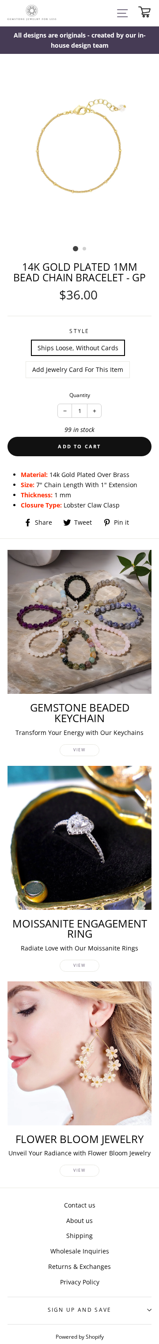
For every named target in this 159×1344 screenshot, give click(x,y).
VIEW (79, 750)
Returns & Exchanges (79, 1266)
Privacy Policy (79, 1282)
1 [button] (75, 248)
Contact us (79, 1205)
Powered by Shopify (80, 1336)
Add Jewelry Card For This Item (77, 369)
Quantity (79, 395)
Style (79, 331)
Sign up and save (80, 1309)
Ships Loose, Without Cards (78, 348)
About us (79, 1220)
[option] (79, 40)
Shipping (79, 1235)
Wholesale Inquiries (79, 1251)
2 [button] (85, 249)
